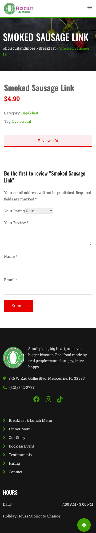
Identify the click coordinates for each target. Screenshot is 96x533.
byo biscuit (21, 121)
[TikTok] (60, 399)
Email (10, 279)
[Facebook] (37, 399)
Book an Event (21, 446)
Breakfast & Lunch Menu (30, 420)
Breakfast (29, 112)
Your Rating (14, 210)
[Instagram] (49, 399)
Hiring (14, 463)
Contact (15, 471)
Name (10, 256)
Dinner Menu (20, 428)
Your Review (16, 222)
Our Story (17, 437)
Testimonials (20, 454)
